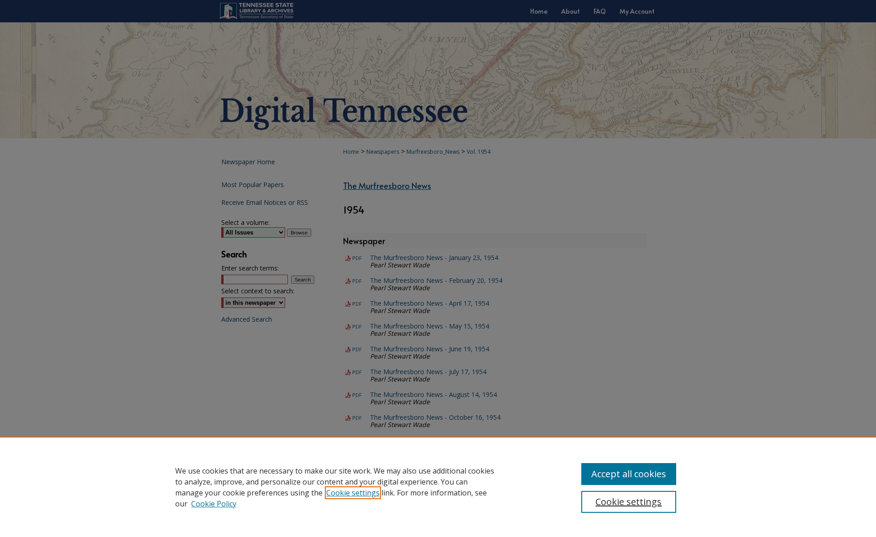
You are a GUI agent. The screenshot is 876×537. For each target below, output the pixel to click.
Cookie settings (353, 493)
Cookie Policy (213, 504)
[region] (438, 487)
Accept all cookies (628, 474)
